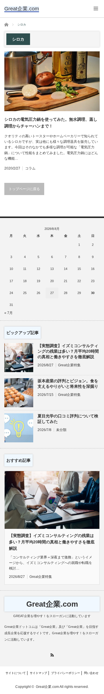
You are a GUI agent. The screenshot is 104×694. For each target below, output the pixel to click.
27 (52, 293)
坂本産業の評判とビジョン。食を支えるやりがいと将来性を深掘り (68, 383)
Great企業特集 (69, 365)
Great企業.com (52, 604)
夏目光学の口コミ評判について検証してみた (68, 419)
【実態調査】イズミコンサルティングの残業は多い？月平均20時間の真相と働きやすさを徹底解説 (68, 351)
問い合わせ (91, 673)
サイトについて (15, 673)
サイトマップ (38, 673)
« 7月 (8, 313)
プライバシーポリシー (65, 673)
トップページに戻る (24, 189)
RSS (52, 655)
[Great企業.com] (21, 8)
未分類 (61, 430)
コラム (30, 168)
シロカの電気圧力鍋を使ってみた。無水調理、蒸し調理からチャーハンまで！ (50, 122)
